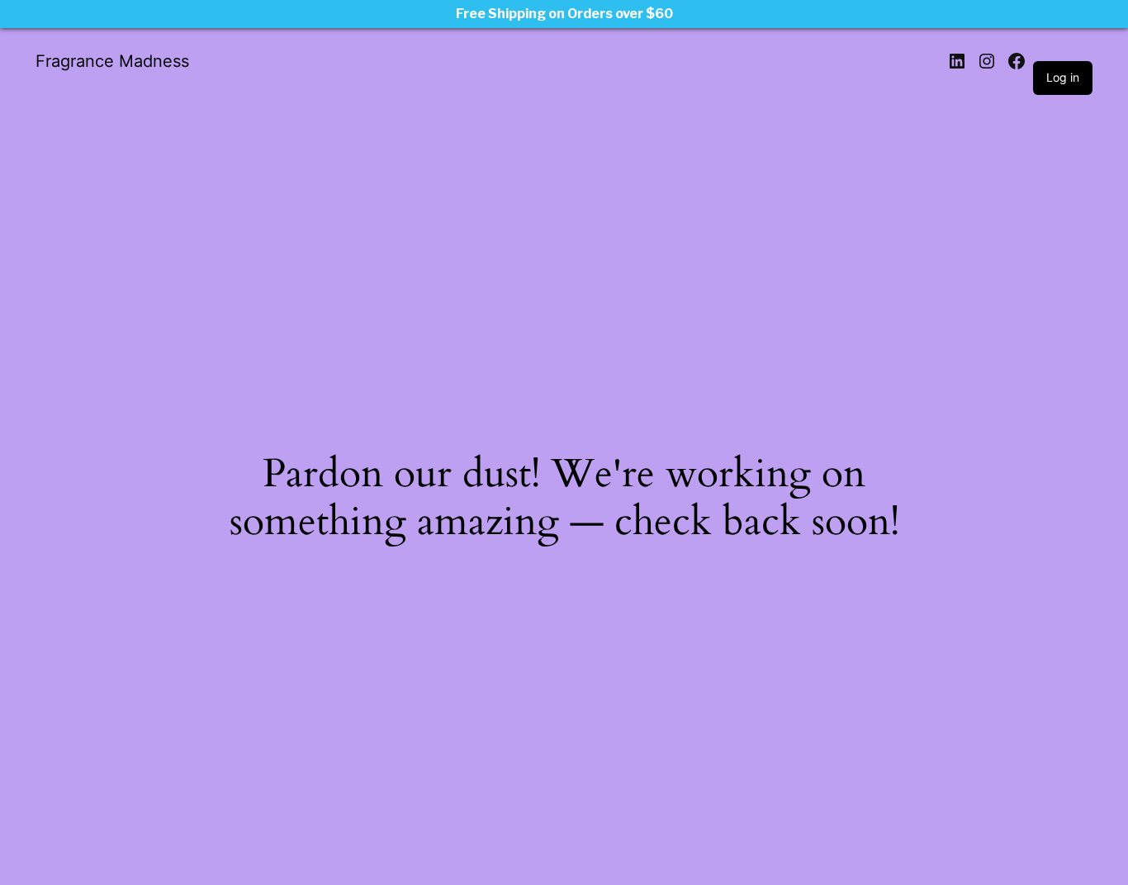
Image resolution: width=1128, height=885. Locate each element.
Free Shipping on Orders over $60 (564, 13)
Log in (1062, 77)
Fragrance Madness (112, 61)
